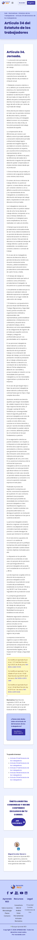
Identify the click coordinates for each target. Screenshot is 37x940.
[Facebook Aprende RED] (7, 893)
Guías (18, 913)
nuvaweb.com (20, 935)
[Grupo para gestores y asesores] (16, 893)
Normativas (13, 13)
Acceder (22, 3)
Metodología (7, 911)
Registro (31, 3)
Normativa (18, 921)
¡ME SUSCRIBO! (17, 822)
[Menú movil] (12, 3)
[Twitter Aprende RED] (11, 893)
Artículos (18, 918)
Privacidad (29, 905)
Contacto (7, 916)
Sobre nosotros (7, 908)
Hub (5, 13)
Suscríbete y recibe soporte (18, 732)
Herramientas (18, 916)
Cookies (30, 907)
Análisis (18, 910)
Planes (7, 913)
